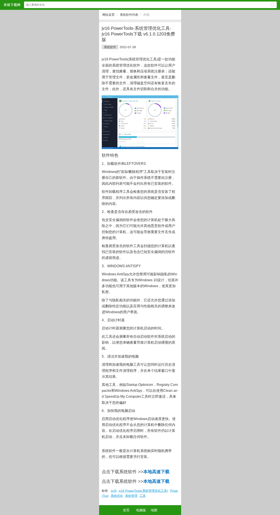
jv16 (114, 490)
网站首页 (108, 14)
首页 (126, 510)
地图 (154, 510)
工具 (143, 495)
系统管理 (131, 495)
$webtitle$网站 (11, 5)
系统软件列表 (129, 14)
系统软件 (110, 47)
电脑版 (141, 510)
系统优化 (117, 495)
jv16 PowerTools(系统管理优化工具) (143, 490)
